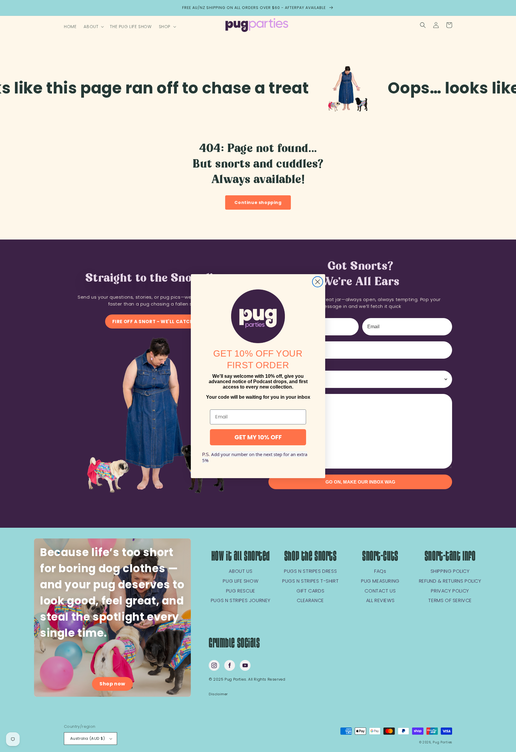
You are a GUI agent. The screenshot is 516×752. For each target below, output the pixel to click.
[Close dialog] (317, 282)
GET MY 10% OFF (258, 437)
